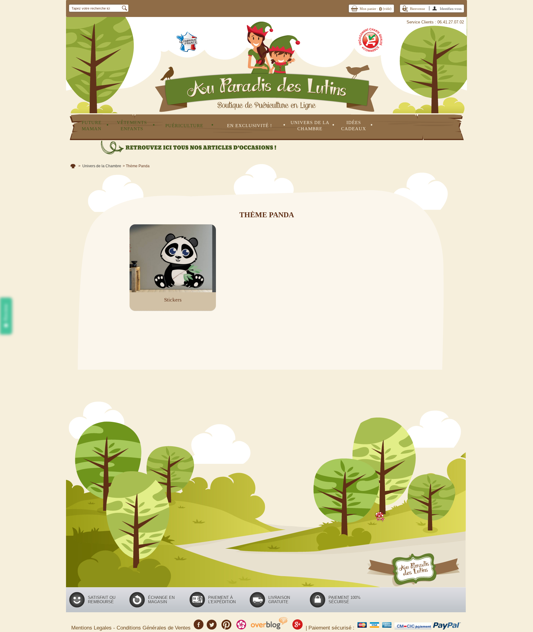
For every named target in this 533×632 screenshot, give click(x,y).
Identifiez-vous (450, 8)
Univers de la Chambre (101, 166)
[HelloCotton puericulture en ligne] (241, 627)
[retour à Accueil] (73, 166)
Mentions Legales (92, 628)
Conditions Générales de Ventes (154, 628)
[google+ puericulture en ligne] (297, 627)
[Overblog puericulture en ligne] (269, 627)
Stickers (173, 300)
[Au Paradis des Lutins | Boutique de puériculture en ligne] (266, 56)
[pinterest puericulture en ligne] (226, 627)
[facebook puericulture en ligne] (199, 627)
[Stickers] (173, 258)
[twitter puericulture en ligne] (212, 627)
